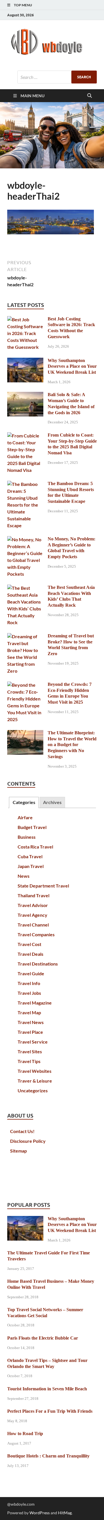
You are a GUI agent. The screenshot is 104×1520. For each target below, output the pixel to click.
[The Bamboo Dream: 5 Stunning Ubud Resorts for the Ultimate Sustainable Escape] (25, 484)
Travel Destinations (38, 963)
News (23, 876)
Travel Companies (36, 934)
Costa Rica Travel (35, 846)
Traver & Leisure (35, 1080)
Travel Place (30, 1032)
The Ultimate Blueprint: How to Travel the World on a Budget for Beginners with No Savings (72, 744)
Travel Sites (30, 1051)
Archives (52, 802)
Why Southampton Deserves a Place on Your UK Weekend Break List (72, 366)
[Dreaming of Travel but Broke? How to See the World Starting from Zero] (25, 636)
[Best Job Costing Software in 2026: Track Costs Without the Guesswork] (25, 319)
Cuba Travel (30, 856)
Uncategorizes (33, 1090)
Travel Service (33, 1041)
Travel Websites (34, 1071)
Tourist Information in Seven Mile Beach (47, 1388)
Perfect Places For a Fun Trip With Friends (49, 1411)
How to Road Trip (25, 1433)
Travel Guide (31, 973)
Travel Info (29, 983)
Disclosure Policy (28, 1141)
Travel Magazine (35, 1002)
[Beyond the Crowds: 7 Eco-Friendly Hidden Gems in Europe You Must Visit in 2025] (25, 685)
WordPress (39, 1512)
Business (27, 837)
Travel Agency (32, 915)
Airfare (25, 817)
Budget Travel (32, 827)
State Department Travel (43, 885)
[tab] (23, 802)
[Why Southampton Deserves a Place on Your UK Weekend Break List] (25, 361)
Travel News (31, 1022)
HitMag (65, 1512)
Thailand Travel (33, 895)
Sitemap (18, 1150)
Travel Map (29, 1012)
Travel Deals (30, 954)
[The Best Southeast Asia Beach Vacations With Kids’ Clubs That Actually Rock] (25, 588)
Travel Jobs (29, 993)
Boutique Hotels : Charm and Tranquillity (48, 1455)
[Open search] (89, 95)
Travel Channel (33, 924)
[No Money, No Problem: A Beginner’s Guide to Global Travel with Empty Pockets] (25, 539)
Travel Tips (29, 1061)
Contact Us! (22, 1131)
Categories (24, 802)
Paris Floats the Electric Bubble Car (42, 1338)
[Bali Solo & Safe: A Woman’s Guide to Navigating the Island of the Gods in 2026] (25, 395)
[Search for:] (57, 77)
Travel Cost (29, 944)
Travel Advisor (33, 905)
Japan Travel (31, 866)
